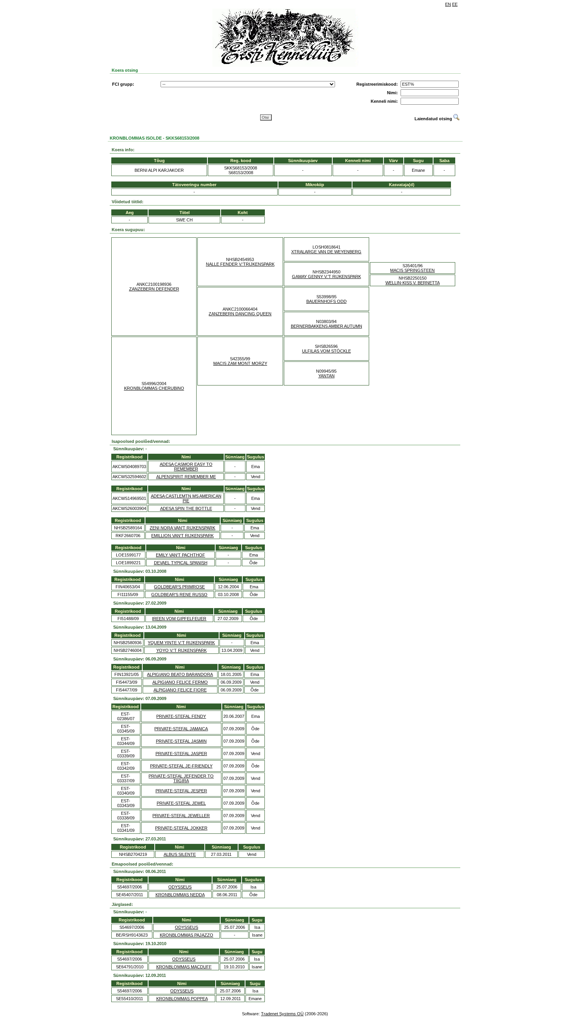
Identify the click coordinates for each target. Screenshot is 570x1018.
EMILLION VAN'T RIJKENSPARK (182, 535)
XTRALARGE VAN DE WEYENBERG (326, 251)
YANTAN (326, 375)
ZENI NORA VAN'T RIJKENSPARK (182, 527)
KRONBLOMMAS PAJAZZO (186, 935)
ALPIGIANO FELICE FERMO (180, 682)
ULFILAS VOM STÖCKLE (326, 351)
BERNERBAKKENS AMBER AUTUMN (326, 326)
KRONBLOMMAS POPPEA (182, 998)
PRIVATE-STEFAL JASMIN (181, 741)
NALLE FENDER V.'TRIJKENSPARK (240, 264)
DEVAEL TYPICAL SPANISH (180, 562)
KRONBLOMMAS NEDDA (180, 894)
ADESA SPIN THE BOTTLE (186, 508)
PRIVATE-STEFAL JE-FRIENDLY (181, 766)
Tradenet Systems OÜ (282, 1013)
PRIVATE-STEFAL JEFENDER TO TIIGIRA (181, 778)
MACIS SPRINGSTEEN (412, 270)
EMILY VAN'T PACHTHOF (180, 555)
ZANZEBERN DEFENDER (154, 289)
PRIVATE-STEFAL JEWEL (181, 803)
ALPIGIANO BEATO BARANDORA (180, 674)
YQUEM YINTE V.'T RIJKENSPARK (181, 642)
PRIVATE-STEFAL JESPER (181, 790)
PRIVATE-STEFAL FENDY (181, 716)
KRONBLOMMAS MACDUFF (184, 966)
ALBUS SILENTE (180, 854)
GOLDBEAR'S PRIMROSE (179, 586)
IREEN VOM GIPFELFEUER (179, 618)
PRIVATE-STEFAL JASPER (181, 753)
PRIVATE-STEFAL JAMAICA (181, 728)
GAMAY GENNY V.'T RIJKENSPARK (326, 276)
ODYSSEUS (180, 887)
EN (448, 4)
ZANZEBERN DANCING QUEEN (240, 313)
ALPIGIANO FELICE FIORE (180, 690)
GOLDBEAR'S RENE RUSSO (179, 594)
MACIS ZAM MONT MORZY (240, 363)
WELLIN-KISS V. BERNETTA (412, 282)
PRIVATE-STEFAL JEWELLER (181, 815)
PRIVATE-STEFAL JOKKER (181, 828)
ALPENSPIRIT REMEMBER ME (186, 476)
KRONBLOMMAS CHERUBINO (154, 388)
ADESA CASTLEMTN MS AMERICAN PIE (186, 498)
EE (455, 4)
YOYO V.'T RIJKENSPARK (181, 650)
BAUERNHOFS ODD (326, 301)
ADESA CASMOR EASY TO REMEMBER (186, 466)
